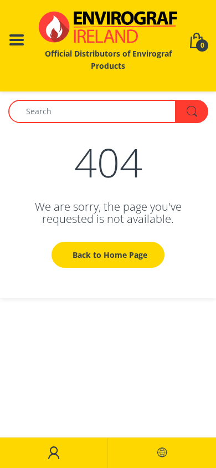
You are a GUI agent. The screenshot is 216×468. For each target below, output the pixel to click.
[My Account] (53, 453)
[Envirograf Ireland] (108, 27)
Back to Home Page (110, 255)
